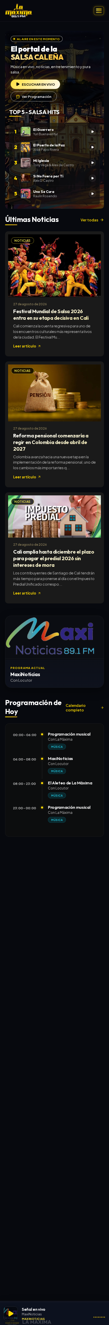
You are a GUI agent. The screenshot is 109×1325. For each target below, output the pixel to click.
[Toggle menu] (99, 10)
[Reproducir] (10, 1313)
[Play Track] (92, 131)
